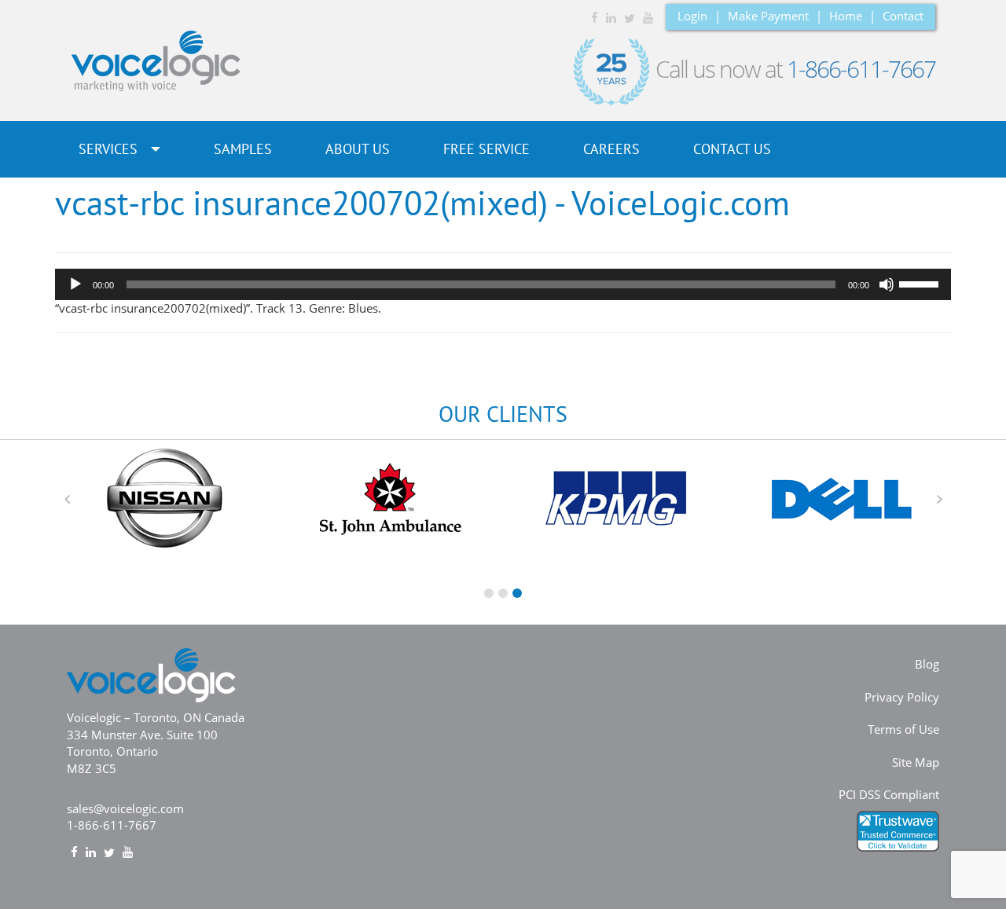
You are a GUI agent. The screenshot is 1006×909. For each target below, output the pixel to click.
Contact (903, 16)
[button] (67, 499)
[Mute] (886, 284)
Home (845, 16)
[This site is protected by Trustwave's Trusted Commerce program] (898, 831)
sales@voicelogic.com (125, 808)
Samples (243, 149)
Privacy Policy (902, 697)
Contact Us (732, 149)
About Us (357, 149)
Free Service (486, 149)
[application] (503, 284)
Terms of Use (903, 729)
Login (692, 16)
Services (110, 149)
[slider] (921, 283)
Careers (611, 149)
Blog (927, 664)
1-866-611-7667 (861, 69)
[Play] (75, 284)
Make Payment (768, 16)
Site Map (915, 762)
